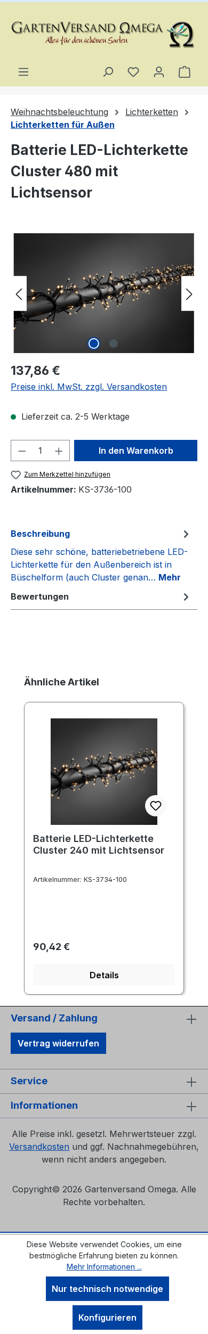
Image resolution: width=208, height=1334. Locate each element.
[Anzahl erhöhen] (59, 450)
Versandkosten (39, 1146)
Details (104, 975)
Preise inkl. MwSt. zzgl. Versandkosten (89, 386)
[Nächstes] (189, 293)
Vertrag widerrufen (58, 1043)
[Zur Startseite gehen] (104, 33)
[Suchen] (108, 71)
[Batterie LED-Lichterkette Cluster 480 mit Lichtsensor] (104, 293)
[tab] (101, 554)
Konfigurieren (107, 1317)
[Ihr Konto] (159, 71)
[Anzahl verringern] (22, 450)
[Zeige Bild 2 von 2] (113, 343)
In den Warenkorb (136, 450)
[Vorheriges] (19, 293)
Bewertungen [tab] (40, 596)
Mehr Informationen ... (104, 1266)
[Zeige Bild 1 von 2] (94, 343)
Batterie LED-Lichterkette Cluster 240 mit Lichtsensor (98, 844)
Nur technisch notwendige (107, 1288)
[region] (104, 293)
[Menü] (23, 71)
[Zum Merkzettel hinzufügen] (155, 805)
